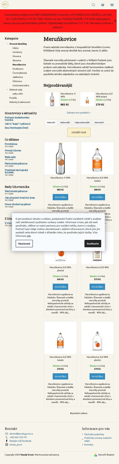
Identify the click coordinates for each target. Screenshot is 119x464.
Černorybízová (20, 72)
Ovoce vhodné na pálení (18, 204)
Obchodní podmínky (94, 434)
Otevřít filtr (79, 132)
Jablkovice (18, 76)
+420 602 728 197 (18, 437)
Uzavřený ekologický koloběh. (16, 171)
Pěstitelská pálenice (16, 163)
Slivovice (17, 60)
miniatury (17, 51)
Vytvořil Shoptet (106, 454)
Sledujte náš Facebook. (20, 440)
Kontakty (88, 444)
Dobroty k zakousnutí (19, 102)
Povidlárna (11, 144)
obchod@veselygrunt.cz (21, 433)
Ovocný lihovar (13, 150)
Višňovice (17, 81)
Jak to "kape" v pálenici (18, 124)
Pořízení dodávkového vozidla (17, 118)
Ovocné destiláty (18, 43)
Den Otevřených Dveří (16, 128)
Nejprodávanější (82, 122)
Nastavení (24, 243)
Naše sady (10, 157)
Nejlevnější (65, 122)
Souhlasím (93, 243)
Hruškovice (18, 68)
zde (29, 235)
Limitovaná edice (21, 85)
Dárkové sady (15, 89)
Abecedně (99, 122)
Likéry (15, 47)
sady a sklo (18, 93)
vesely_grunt (15, 444)
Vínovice (17, 56)
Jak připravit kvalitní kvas (20, 198)
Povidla (13, 97)
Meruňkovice (19, 64)
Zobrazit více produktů (78, 112)
